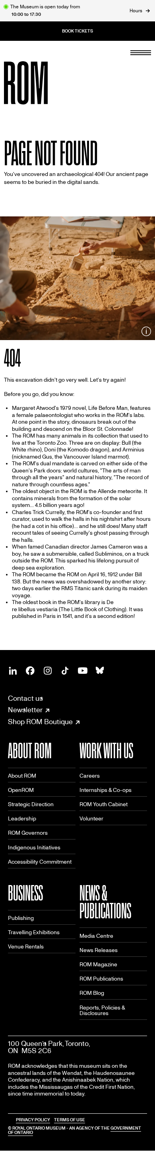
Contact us (25, 698)
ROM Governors (28, 833)
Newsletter (25, 710)
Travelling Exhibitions (34, 932)
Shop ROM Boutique (40, 722)
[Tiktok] (65, 670)
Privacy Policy (33, 1119)
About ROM (22, 775)
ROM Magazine (98, 964)
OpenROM (21, 790)
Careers (89, 775)
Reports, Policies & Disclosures (102, 1010)
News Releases (98, 950)
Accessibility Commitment (40, 861)
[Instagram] (47, 670)
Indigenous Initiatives (34, 847)
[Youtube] (82, 670)
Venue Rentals (26, 946)
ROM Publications (101, 978)
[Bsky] (100, 670)
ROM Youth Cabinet (103, 804)
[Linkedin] (12, 670)
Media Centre (96, 936)
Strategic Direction (31, 804)
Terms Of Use (69, 1119)
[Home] (43, 83)
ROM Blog (91, 993)
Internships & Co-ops (105, 790)
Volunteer (91, 818)
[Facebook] (30, 670)
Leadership (22, 818)
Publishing (21, 918)
